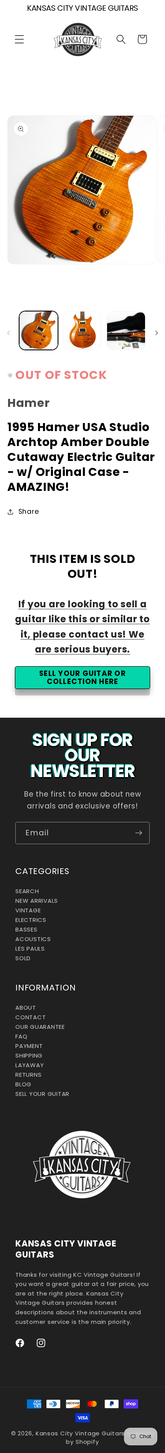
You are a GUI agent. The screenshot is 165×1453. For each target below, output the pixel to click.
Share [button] (28, 511)
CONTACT (30, 1017)
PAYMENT (29, 1046)
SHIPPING (29, 1055)
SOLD (23, 958)
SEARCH (27, 891)
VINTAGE (28, 910)
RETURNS (28, 1075)
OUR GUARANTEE (40, 1027)
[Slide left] (8, 333)
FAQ (21, 1036)
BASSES (26, 929)
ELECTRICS (30, 920)
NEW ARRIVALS (36, 901)
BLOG (23, 1084)
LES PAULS (30, 949)
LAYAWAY (29, 1065)
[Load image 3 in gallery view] (126, 330)
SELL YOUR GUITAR (42, 1094)
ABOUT (25, 1008)
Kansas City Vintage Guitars (80, 1433)
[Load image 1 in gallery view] (38, 330)
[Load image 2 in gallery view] (82, 330)
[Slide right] (156, 333)
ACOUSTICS (33, 939)
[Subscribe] (138, 833)
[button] (19, 39)
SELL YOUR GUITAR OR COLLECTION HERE (82, 677)
